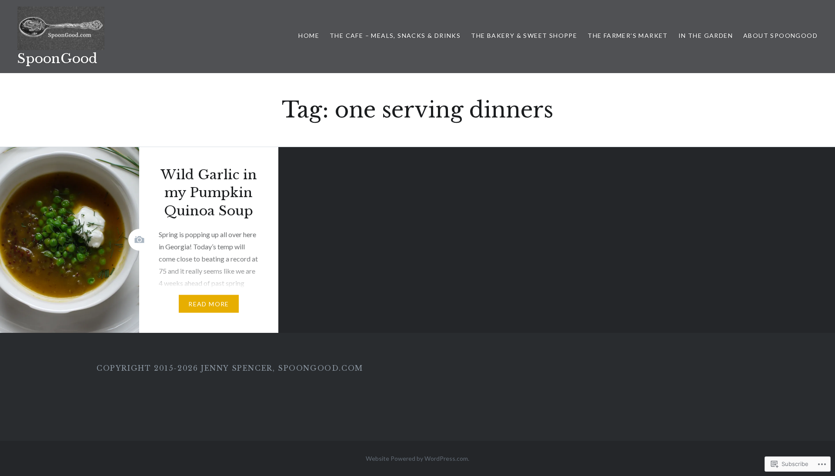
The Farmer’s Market (628, 35)
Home (308, 35)
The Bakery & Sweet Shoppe (524, 35)
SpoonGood (57, 58)
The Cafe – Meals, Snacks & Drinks (395, 35)
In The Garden (705, 35)
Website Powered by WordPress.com (417, 458)
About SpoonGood (780, 35)
